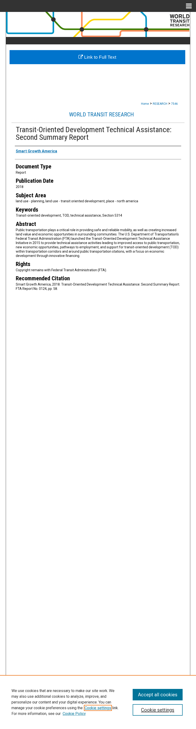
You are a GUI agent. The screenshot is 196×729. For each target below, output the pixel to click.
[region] (98, 702)
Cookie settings (98, 708)
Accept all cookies (157, 695)
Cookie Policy (74, 713)
